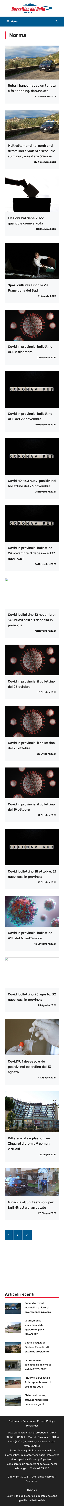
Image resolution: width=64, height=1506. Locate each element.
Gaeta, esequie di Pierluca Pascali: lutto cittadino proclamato (37, 1347)
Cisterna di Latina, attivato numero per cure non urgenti (36, 1400)
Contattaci (32, 1481)
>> (27, 1235)
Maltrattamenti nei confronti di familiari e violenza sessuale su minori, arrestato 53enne (31, 151)
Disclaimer (32, 1425)
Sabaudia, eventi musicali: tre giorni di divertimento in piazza (38, 1308)
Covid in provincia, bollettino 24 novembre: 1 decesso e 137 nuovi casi (31, 553)
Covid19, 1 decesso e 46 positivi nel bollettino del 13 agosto (29, 1066)
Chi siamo (14, 1421)
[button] (56, 22)
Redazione (29, 1421)
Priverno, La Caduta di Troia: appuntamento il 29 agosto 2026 (38, 1382)
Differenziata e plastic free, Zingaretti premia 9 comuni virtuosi (29, 1143)
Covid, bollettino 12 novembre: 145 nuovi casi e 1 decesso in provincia (31, 620)
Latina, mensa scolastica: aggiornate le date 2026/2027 (38, 1365)
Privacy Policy (45, 1421)
